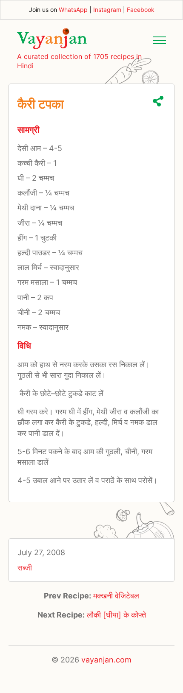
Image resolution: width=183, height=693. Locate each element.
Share (158, 101)
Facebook (140, 9)
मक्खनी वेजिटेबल (116, 595)
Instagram (107, 9)
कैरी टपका (40, 104)
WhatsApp (73, 9)
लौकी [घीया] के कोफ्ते (116, 614)
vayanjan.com (106, 659)
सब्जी (24, 567)
